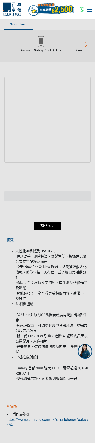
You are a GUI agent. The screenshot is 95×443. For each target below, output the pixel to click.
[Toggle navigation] (89, 9)
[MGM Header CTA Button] (51, 9)
